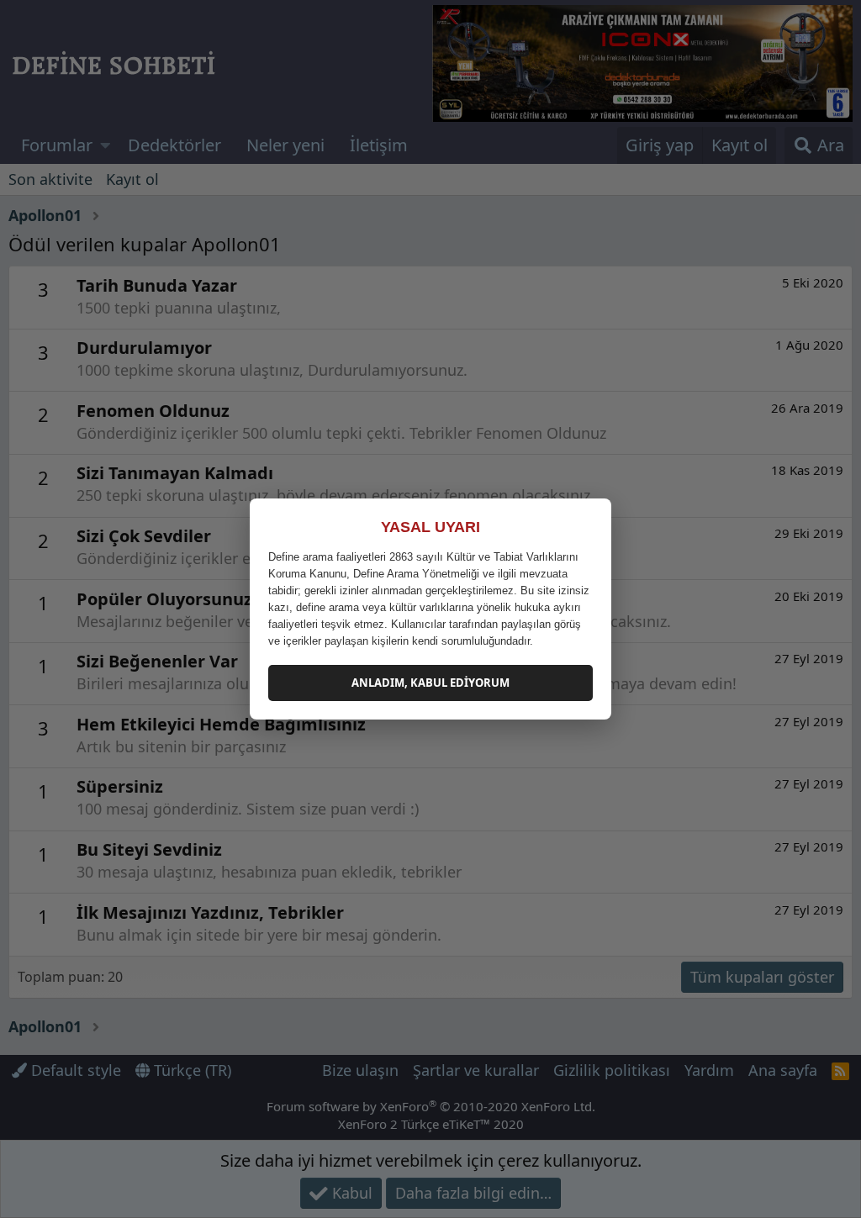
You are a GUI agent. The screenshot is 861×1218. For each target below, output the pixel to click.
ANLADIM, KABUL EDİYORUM (430, 682)
